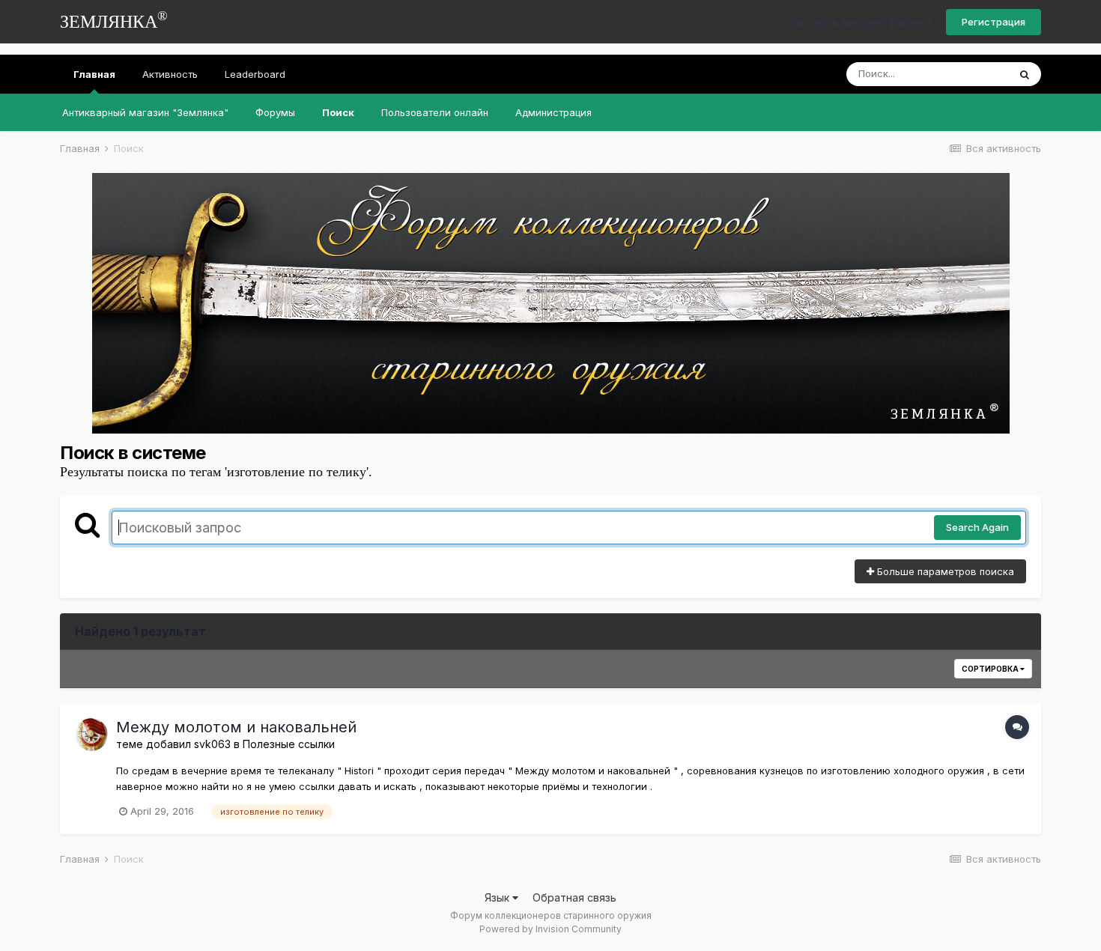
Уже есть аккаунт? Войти (858, 22)
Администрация (553, 112)
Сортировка (991, 668)
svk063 (212, 744)
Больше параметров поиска (944, 571)
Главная (94, 74)
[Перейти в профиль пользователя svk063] (91, 734)
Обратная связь (574, 897)
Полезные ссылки (289, 744)
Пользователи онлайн (434, 112)
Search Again (977, 527)
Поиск (338, 112)
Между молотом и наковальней (236, 727)
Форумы (275, 112)
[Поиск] (1024, 74)
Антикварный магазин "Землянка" (145, 112)
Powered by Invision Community (550, 929)
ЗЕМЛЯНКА (114, 19)
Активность (170, 74)
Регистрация (993, 22)
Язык (498, 897)
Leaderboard (255, 74)
